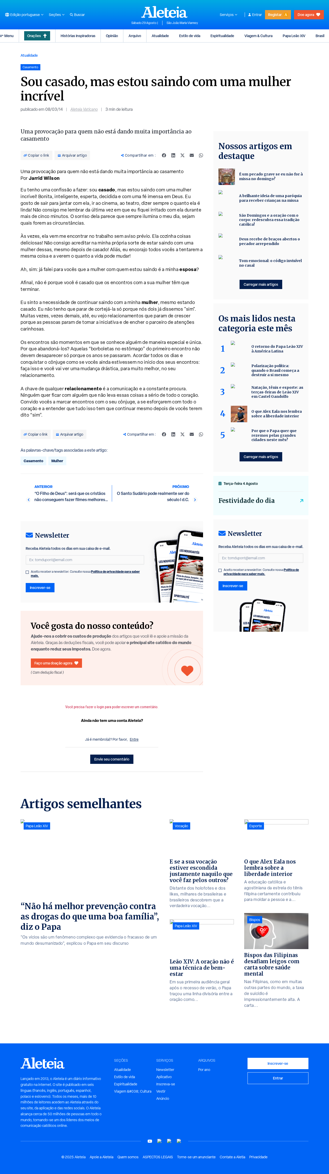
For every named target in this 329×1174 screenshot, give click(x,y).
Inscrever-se (40, 587)
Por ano (204, 1069)
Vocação (181, 826)
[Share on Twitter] (182, 155)
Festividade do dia (246, 501)
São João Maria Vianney (182, 23)
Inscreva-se (165, 1084)
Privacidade (258, 1157)
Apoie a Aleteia (101, 1157)
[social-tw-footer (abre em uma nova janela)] (169, 1141)
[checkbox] (27, 572)
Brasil (320, 35)
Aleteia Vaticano (84, 109)
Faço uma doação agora (53, 663)
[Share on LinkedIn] (173, 155)
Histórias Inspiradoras (78, 35)
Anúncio (162, 1098)
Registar (275, 14)
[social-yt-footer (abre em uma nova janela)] (150, 1141)
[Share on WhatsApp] (201, 155)
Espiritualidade (222, 35)
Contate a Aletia (232, 1157)
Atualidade (160, 35)
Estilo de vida (189, 35)
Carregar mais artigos (261, 284)
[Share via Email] (192, 155)
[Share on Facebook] (164, 155)
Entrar (257, 14)
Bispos (254, 919)
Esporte (255, 826)
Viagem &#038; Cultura (132, 1091)
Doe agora (306, 14)
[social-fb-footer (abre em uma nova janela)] (159, 1141)
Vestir (161, 1091)
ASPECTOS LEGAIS (158, 1157)
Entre (134, 739)
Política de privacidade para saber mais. (261, 572)
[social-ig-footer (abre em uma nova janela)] (179, 1141)
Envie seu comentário (111, 759)
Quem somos (128, 1157)
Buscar (79, 14)
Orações (34, 35)
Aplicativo (164, 1077)
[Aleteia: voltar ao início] (164, 12)
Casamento (33, 460)
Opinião (112, 35)
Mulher (57, 460)
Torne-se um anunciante (196, 1157)
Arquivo (135, 35)
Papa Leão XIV (294, 35)
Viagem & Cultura (258, 35)
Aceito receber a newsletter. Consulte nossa (85, 574)
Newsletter (165, 1069)
